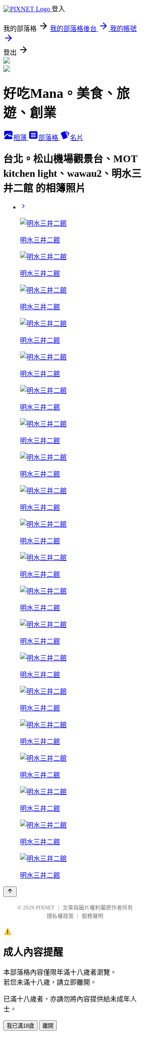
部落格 (49, 137)
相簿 (20, 137)
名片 (76, 137)
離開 (47, 1026)
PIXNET (45, 907)
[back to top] (10, 891)
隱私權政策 (60, 916)
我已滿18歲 (20, 1026)
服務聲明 (92, 916)
